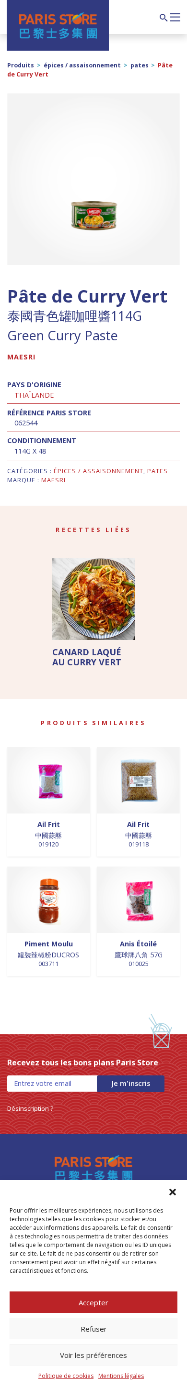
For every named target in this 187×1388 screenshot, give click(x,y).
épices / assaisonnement (82, 65)
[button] (172, 1192)
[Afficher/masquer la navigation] (175, 16)
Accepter (93, 1302)
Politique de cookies (66, 1376)
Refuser (94, 1329)
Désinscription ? (30, 1108)
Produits (20, 65)
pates (139, 65)
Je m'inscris (130, 1083)
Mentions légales (121, 1376)
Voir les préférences (93, 1355)
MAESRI (21, 356)
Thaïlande (34, 395)
